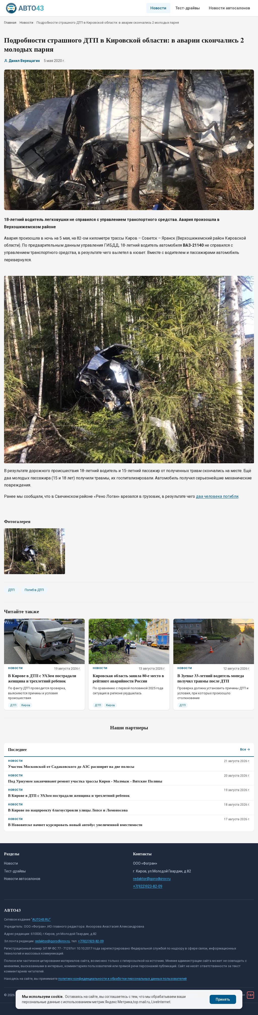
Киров (25, 705)
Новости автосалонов (229, 8)
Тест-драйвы (187, 8)
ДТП (11, 590)
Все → (245, 749)
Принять (223, 999)
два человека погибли (217, 496)
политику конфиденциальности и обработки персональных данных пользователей (122, 978)
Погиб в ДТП (34, 590)
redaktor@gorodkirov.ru (152, 879)
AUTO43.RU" (41, 919)
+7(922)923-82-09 (147, 886)
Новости (158, 8)
